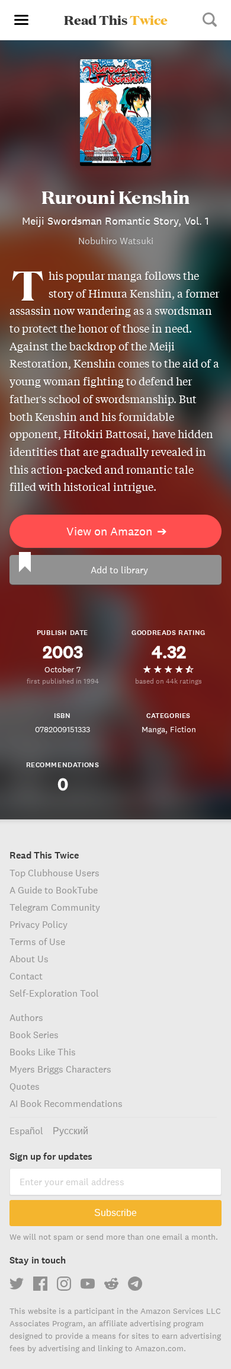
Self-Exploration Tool (54, 993)
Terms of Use (37, 941)
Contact (26, 976)
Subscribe (115, 1213)
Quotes (24, 1086)
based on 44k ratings (168, 680)
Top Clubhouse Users (54, 873)
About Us (29, 959)
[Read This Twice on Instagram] (64, 1283)
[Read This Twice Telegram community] (135, 1283)
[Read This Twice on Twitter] (16, 1283)
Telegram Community (54, 907)
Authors (26, 1017)
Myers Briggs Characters (60, 1069)
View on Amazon (116, 531)
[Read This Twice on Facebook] (40, 1283)
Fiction (183, 729)
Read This (116, 19)
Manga (153, 729)
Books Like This (42, 1052)
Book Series (34, 1035)
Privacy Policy (38, 924)
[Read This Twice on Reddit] (111, 1283)
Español (26, 1131)
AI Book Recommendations (66, 1103)
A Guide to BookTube (53, 890)
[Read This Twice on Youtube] (88, 1283)
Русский (70, 1131)
